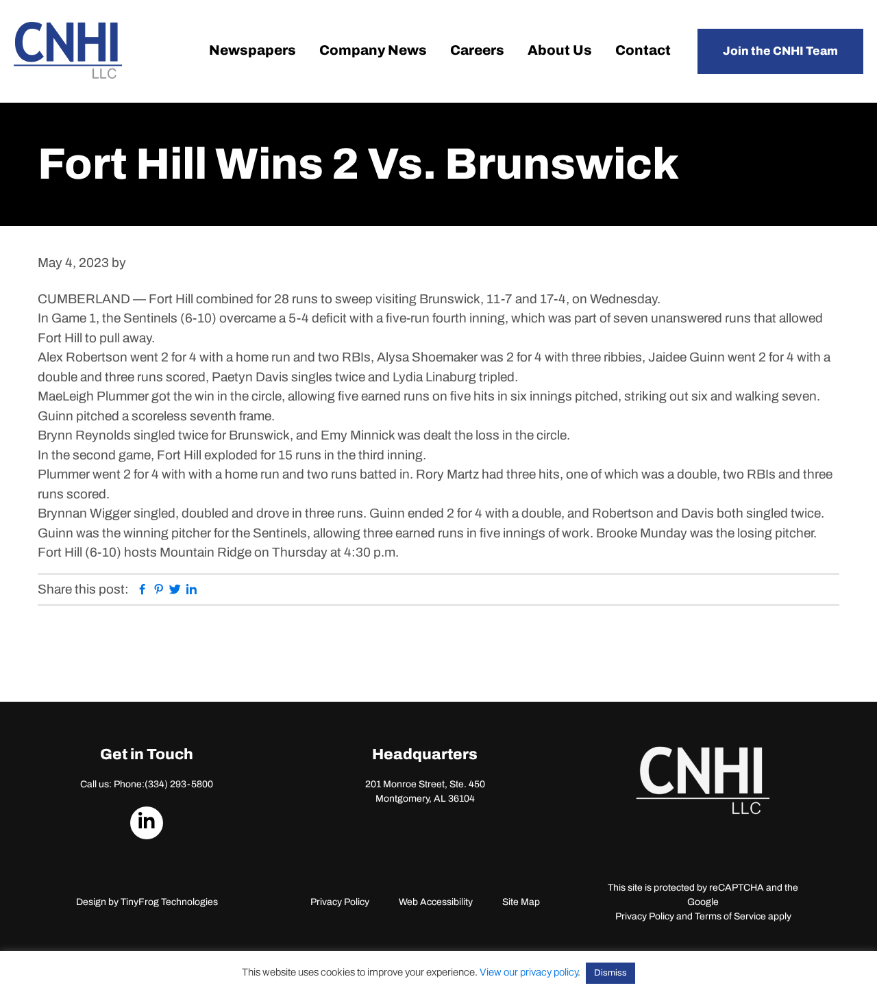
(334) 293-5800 (179, 784)
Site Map (521, 902)
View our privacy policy (529, 972)
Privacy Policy (339, 902)
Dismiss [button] (610, 973)
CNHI (68, 50)
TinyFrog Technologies (169, 902)
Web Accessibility (436, 902)
